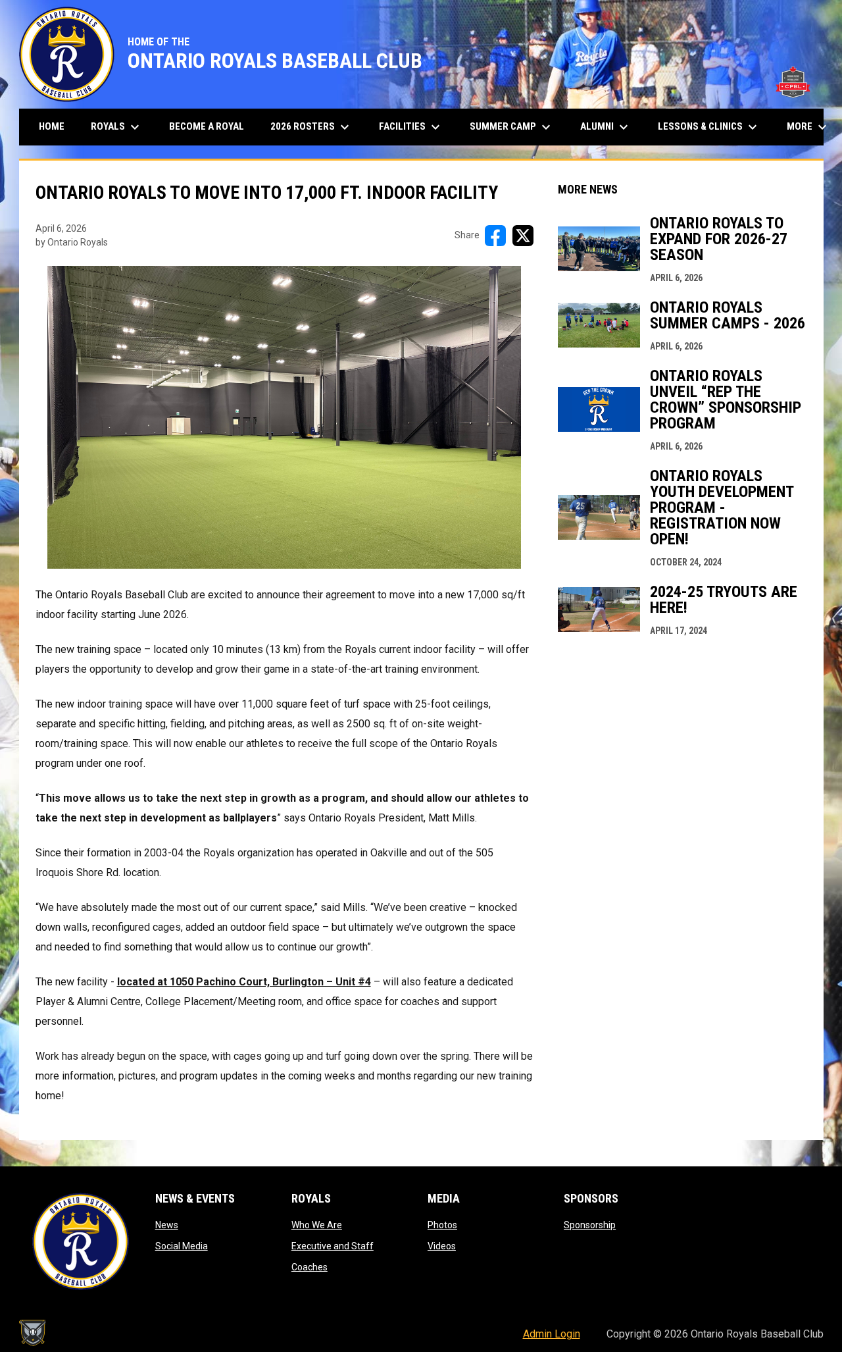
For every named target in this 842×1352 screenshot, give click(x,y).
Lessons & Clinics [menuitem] (709, 127)
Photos (442, 1225)
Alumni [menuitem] (606, 127)
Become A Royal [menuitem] (206, 126)
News (166, 1225)
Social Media (181, 1246)
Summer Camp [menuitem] (512, 127)
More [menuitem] (808, 127)
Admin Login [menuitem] (551, 1334)
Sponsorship (590, 1225)
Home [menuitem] (51, 126)
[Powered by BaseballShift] (32, 1333)
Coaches (309, 1267)
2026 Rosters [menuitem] (311, 127)
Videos (442, 1246)
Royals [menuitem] (117, 127)
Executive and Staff (332, 1246)
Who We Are (316, 1225)
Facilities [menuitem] (411, 127)
